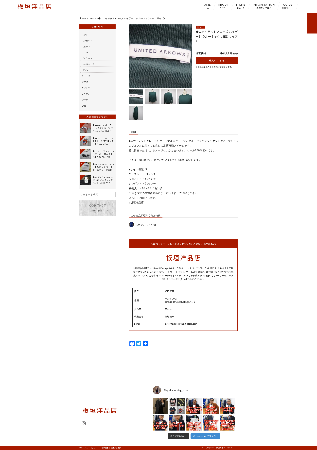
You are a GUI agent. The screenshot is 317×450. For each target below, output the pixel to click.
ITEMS (241, 5)
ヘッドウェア (88, 64)
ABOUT (223, 5)
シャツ (85, 99)
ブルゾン (86, 93)
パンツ (85, 70)
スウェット (87, 40)
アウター (86, 81)
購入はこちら (217, 60)
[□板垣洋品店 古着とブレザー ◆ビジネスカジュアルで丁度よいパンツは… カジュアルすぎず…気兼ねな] (211, 406)
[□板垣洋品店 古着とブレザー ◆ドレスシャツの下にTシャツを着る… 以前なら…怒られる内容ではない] (211, 423)
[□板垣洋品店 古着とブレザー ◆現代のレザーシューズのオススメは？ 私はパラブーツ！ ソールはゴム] (227, 423)
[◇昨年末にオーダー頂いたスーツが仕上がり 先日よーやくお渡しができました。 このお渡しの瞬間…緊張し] (160, 406)
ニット (200, 27)
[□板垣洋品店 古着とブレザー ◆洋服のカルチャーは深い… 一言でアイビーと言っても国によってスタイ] (177, 423)
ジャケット (87, 58)
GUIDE (288, 5)
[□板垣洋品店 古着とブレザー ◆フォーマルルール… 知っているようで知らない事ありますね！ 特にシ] (194, 406)
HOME (206, 5)
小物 (84, 105)
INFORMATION (264, 5)
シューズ (86, 76)
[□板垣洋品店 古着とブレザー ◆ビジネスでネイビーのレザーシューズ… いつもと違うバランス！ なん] (160, 423)
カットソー (87, 87)
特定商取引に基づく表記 (111, 448)
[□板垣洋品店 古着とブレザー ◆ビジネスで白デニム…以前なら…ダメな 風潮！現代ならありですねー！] (194, 423)
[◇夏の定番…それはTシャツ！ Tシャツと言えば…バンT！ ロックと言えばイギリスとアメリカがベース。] (177, 406)
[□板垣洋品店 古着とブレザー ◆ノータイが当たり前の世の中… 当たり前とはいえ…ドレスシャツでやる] (227, 406)
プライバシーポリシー (88, 448)
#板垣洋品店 (136, 202)
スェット (86, 46)
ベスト (85, 52)
